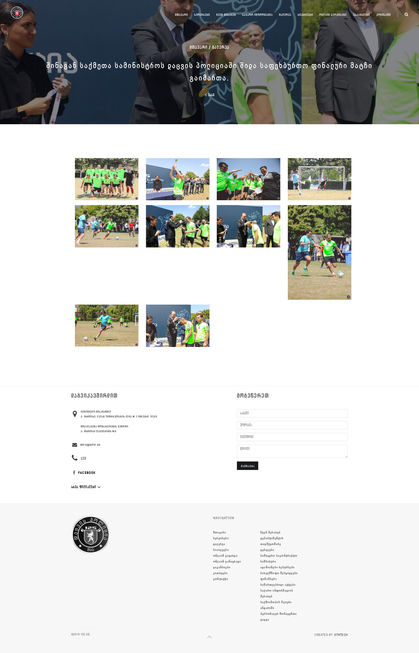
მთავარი (181, 15)
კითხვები (220, 573)
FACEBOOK (86, 473)
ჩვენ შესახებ (226, 15)
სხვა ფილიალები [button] (84, 487)
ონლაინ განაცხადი (227, 561)
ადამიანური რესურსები (277, 567)
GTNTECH (341, 635)
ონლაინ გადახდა (225, 556)
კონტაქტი (383, 15)
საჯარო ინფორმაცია (257, 15)
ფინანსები (268, 579)
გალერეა (285, 15)
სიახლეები (305, 15)
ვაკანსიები (361, 15)
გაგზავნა (248, 466)
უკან (210, 95)
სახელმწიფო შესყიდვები (279, 573)
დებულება (267, 550)
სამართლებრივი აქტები (278, 585)
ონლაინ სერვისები (333, 15)
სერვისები (202, 15)
